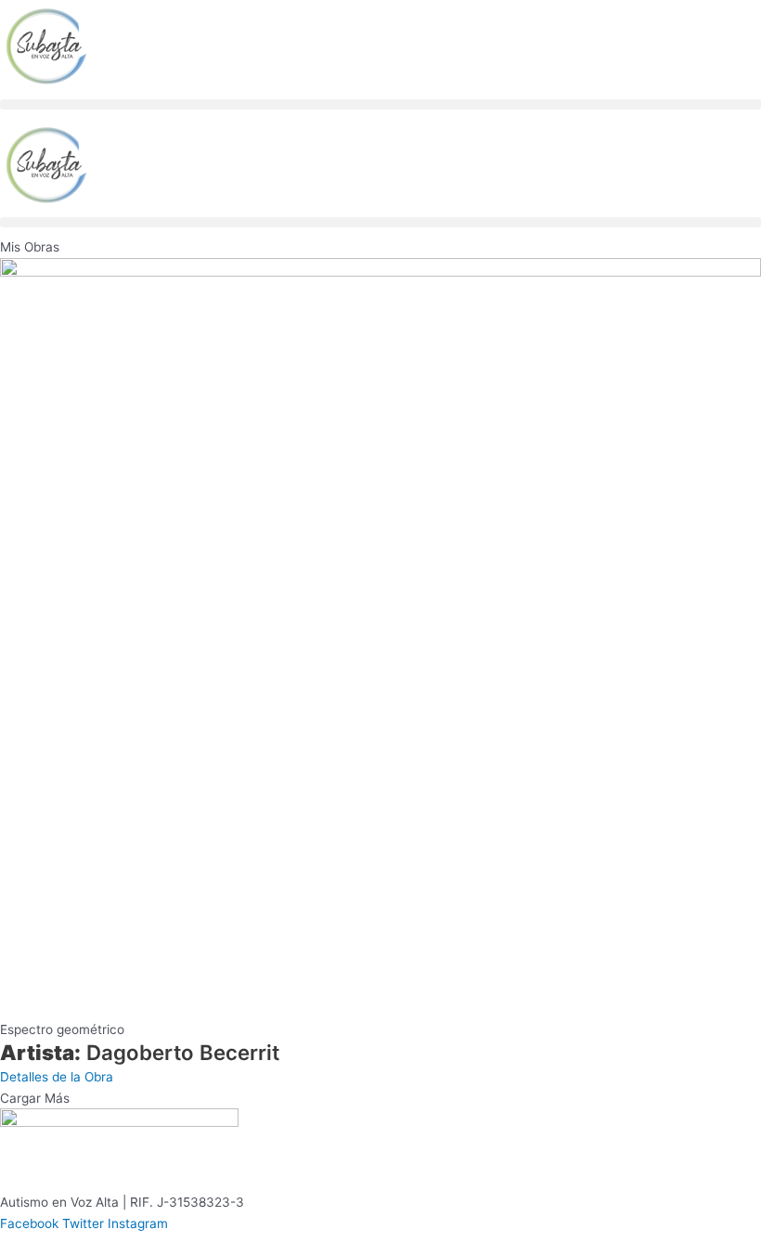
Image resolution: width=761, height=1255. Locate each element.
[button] (380, 104)
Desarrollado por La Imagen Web (476, 1244)
